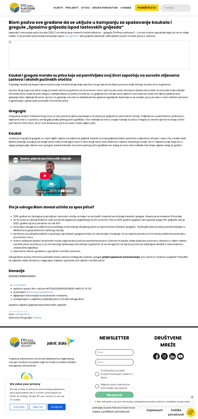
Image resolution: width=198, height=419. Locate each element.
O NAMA (125, 7)
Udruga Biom (72, 36)
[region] (38, 396)
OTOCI (85, 7)
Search (188, 8)
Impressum (155, 410)
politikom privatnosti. (116, 411)
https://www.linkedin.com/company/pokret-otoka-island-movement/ (172, 356)
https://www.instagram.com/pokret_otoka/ (164, 356)
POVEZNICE (19, 285)
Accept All (56, 407)
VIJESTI (58, 7)
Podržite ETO (147, 7)
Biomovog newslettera (39, 292)
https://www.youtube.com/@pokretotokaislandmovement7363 (180, 356)
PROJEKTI (72, 7)
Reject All (38, 407)
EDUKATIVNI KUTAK (105, 7)
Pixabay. (37, 317)
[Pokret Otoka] (22, 7)
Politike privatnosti (176, 412)
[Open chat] (190, 412)
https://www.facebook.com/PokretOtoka (156, 356)
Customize (18, 407)
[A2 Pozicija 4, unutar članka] (99, 54)
